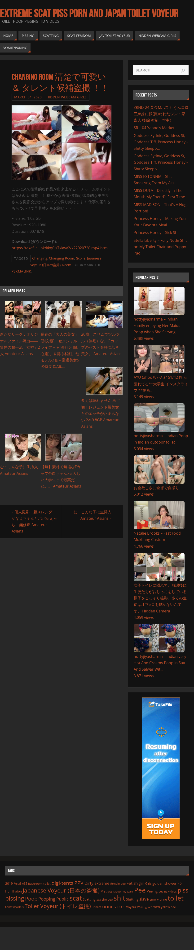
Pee (140, 889)
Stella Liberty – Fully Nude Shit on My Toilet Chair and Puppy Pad (160, 247)
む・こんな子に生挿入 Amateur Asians (92, 515)
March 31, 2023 (28, 97)
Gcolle (80, 258)
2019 (9, 883)
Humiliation (13, 891)
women (154, 906)
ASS (24, 883)
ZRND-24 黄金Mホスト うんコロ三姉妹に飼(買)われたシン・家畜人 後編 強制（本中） (161, 114)
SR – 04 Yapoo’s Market (154, 127)
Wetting (142, 907)
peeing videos (168, 891)
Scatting (89, 899)
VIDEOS (120, 907)
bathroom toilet (39, 883)
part (130, 891)
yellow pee (168, 907)
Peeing (152, 891)
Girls (148, 883)
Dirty (88, 883)
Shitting (132, 899)
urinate (96, 907)
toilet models (14, 907)
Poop (31, 898)
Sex (99, 899)
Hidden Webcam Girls (67, 97)
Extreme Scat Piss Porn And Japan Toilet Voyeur (89, 13)
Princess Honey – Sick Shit (157, 232)
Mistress (106, 891)
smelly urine (158, 899)
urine (108, 906)
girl (141, 883)
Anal (17, 883)
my (124, 891)
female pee (118, 883)
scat (76, 897)
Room (66, 265)
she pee (107, 899)
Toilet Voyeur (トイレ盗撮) (58, 906)
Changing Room (61, 258)
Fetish (132, 883)
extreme (101, 883)
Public (62, 899)
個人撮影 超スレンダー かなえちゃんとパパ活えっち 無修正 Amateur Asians (36, 521)
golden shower (164, 883)
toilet (176, 897)
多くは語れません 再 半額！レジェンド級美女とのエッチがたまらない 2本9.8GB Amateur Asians (101, 413)
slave (144, 899)
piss (183, 890)
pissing (14, 898)
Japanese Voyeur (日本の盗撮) (61, 890)
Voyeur (131, 907)
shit (119, 898)
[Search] (183, 70)
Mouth (117, 891)
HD (179, 884)
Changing (39, 258)
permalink (21, 271)
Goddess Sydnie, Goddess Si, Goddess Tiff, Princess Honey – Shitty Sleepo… (161, 142)
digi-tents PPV (68, 883)
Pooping (46, 899)
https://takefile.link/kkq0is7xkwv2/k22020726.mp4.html (60, 248)
